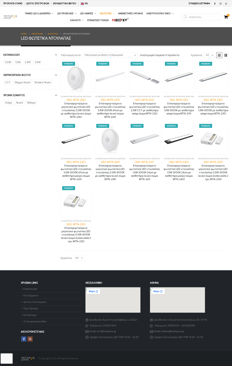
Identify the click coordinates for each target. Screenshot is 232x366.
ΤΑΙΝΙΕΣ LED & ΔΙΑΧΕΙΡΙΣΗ (38, 13)
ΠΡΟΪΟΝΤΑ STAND (12, 3)
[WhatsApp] (226, 3)
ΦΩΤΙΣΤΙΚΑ (106, 13)
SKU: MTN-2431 (110, 108)
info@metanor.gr (106, 331)
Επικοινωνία (30, 288)
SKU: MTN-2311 (179, 106)
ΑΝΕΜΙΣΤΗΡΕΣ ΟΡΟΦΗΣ (130, 13)
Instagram (30, 339)
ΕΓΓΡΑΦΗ (205, 3)
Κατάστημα (29, 315)
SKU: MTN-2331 (76, 233)
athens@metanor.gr (172, 331)
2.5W (28, 62)
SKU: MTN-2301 (213, 106)
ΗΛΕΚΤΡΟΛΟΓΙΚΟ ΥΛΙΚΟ (158, 13)
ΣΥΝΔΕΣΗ (194, 3)
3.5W (37, 62)
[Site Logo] (10, 17)
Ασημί (8, 102)
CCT (8, 82)
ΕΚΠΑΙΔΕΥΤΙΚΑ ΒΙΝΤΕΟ (64, 3)
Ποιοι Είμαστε (31, 295)
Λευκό (19, 102)
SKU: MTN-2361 (76, 108)
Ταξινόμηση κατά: (71, 55)
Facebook (23, 339)
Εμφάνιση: (197, 55)
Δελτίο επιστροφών (37, 3)
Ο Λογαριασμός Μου (35, 321)
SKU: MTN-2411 (144, 170)
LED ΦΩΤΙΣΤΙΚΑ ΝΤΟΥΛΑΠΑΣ (71, 96)
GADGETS (75, 20)
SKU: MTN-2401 (179, 170)
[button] (219, 55)
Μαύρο (31, 102)
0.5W (8, 62)
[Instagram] (220, 3)
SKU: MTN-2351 (110, 170)
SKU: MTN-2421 (76, 170)
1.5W (18, 62)
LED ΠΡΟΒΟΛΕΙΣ (65, 13)
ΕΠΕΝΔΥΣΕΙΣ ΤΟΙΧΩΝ (98, 20)
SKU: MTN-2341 (213, 170)
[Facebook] (214, 3)
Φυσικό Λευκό (42, 82)
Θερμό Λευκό (23, 82)
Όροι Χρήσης (30, 308)
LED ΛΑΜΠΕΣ (86, 13)
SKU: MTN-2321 (144, 106)
